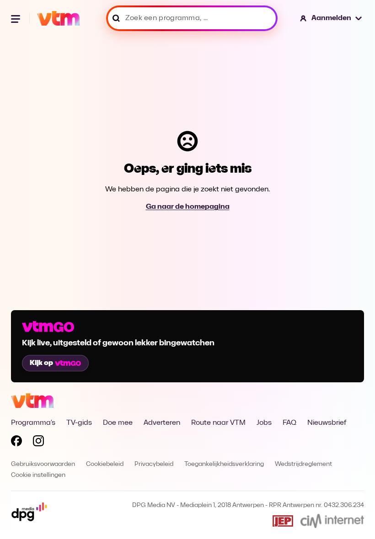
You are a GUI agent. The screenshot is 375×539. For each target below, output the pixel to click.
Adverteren (162, 423)
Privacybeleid (153, 464)
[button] (331, 18)
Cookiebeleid (104, 464)
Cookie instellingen (38, 475)
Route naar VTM (218, 423)
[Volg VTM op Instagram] (38, 442)
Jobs (264, 423)
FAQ (289, 423)
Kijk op (41, 363)
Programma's (33, 423)
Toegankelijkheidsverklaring (224, 464)
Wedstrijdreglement (303, 464)
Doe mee (118, 423)
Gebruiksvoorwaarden (43, 464)
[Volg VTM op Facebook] (16, 442)
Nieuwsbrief (326, 423)
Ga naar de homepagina (188, 207)
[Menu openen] (16, 18)
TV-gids (79, 423)
